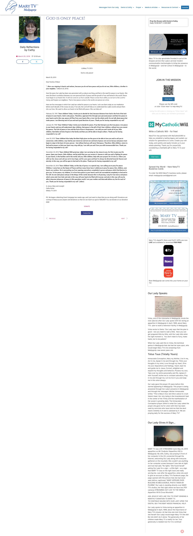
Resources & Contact (170, 7)
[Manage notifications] (182, 531)
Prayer (138, 7)
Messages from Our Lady (109, 7)
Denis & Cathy (126, 7)
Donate (185, 7)
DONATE (87, 206)
